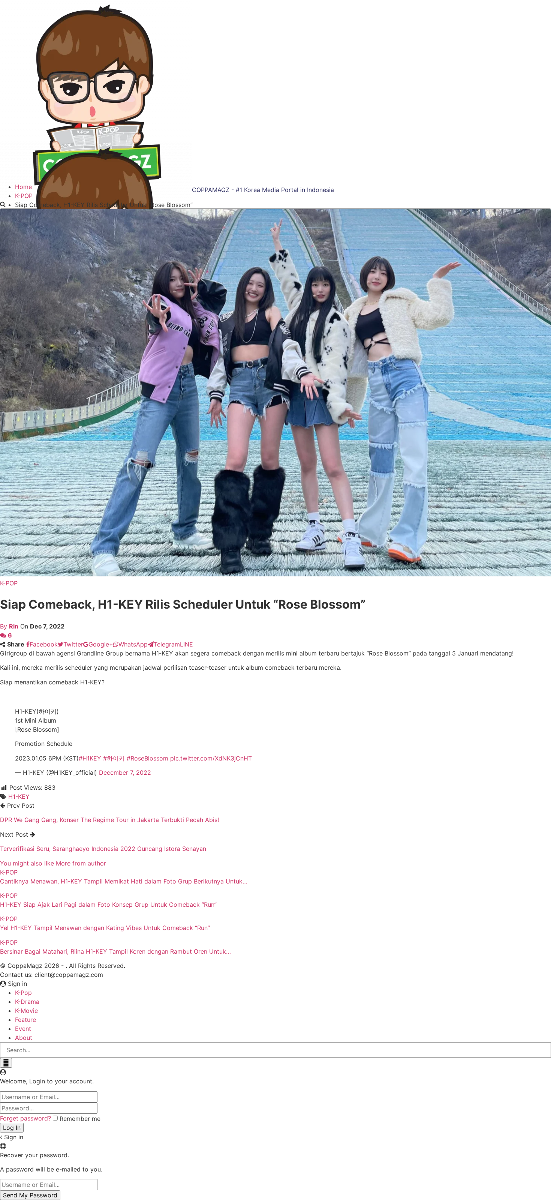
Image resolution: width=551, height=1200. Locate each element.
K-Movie (26, 1010)
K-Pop (23, 992)
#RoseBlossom (147, 758)
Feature (25, 1019)
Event (23, 1028)
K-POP (9, 583)
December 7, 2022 (125, 772)
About (23, 1037)
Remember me (80, 1119)
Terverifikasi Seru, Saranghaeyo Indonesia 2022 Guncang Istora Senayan (103, 848)
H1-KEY (19, 796)
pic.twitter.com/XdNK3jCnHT (211, 758)
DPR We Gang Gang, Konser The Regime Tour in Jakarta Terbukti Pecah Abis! (109, 820)
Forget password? (25, 1118)
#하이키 (114, 758)
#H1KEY (90, 758)
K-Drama (27, 1001)
